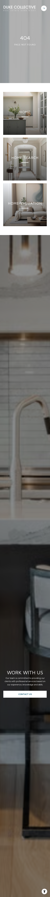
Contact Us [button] (25, 694)
